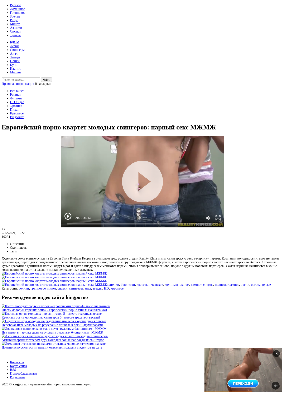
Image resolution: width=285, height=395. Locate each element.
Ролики (15, 94)
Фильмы (16, 98)
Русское (15, 5)
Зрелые (15, 16)
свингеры (76, 288)
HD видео (17, 102)
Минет (15, 24)
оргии (245, 284)
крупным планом (177, 284)
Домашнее (17, 9)
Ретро (14, 20)
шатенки (113, 284)
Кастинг (16, 68)
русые (266, 284)
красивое (117, 288)
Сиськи (15, 31)
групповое (38, 288)
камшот (196, 284)
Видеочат (17, 117)
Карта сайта (18, 366)
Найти (46, 79)
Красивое (17, 113)
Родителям (17, 377)
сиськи (62, 288)
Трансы (15, 35)
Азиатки (16, 27)
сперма (208, 284)
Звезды (15, 57)
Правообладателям (23, 373)
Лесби (14, 46)
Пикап (14, 109)
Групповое (17, 12)
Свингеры (17, 49)
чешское (157, 284)
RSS (13, 369)
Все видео (17, 91)
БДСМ (14, 42)
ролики (24, 288)
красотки (143, 284)
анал (87, 288)
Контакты (17, 362)
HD (106, 288)
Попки (15, 61)
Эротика (16, 106)
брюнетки (128, 284)
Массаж (15, 72)
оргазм (256, 284)
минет (51, 288)
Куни (14, 64)
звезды (97, 288)
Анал (14, 53)
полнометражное (227, 284)
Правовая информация (18, 83)
